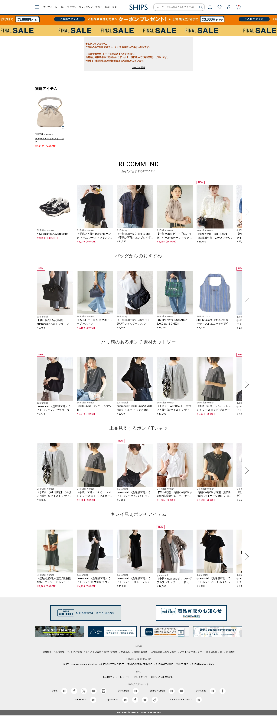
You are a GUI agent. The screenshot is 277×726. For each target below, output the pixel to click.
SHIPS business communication (80, 664)
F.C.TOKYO (108, 677)
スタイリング (86, 7)
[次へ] (246, 212)
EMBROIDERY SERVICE (140, 664)
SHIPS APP (182, 664)
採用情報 (59, 651)
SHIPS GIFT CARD (164, 664)
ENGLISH (230, 651)
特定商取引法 (140, 651)
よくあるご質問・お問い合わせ (101, 651)
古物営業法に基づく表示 (163, 651)
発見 (114, 7)
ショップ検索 (75, 651)
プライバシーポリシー (191, 651)
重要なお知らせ (214, 651)
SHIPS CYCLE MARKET (162, 677)
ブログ (98, 7)
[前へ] (31, 212)
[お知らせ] (210, 7)
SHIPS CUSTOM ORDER (112, 664)
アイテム (47, 7)
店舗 (107, 7)
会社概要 (47, 651)
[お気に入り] (219, 7)
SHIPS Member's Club (203, 664)
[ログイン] (229, 7)
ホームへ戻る (138, 67)
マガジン (71, 7)
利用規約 (125, 651)
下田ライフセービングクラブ (132, 677)
